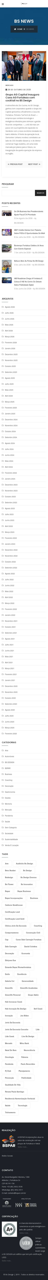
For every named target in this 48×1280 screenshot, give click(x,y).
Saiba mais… (23, 1147)
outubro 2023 (10, 496)
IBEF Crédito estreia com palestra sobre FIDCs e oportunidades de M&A (29, 231)
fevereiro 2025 (11, 407)
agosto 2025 (10, 378)
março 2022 (9, 603)
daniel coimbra (30, 946)
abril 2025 (9, 396)
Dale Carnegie (11, 946)
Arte (6, 750)
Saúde (7, 821)
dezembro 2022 (11, 550)
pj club (8, 1071)
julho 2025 (9, 384)
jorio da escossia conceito (16, 1029)
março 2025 (9, 401)
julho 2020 (9, 715)
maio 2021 (9, 656)
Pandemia (9, 815)
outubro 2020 (10, 698)
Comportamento (12, 932)
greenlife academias (29, 988)
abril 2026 (9, 330)
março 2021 (9, 668)
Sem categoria (11, 827)
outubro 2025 (10, 366)
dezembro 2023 (11, 484)
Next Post (33, 164)
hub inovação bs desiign (15, 1008)
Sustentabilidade (11, 839)
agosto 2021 (10, 638)
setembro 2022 (11, 567)
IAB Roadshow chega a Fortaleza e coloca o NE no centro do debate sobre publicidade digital (28, 281)
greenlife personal (13, 995)
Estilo (7, 974)
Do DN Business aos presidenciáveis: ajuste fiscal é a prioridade (28, 213)
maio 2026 (9, 324)
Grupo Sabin (33, 995)
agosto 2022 (10, 573)
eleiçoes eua (10, 960)
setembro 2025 (11, 372)
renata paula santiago (14, 1091)
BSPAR (7, 768)
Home (19, 29)
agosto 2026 (10, 307)
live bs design (28, 1036)
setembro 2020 (11, 704)
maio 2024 (9, 461)
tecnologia (22, 1105)
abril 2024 (9, 467)
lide (38, 1029)
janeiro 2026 (10, 348)
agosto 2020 (10, 710)
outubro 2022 (10, 561)
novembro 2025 (11, 360)
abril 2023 (9, 526)
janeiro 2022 (10, 615)
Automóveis (9, 756)
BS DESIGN (9, 762)
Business (8, 774)
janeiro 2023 (10, 544)
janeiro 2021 (10, 680)
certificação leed (12, 912)
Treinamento (10, 1112)
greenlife (9, 988)
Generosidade (28, 981)
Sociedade (9, 833)
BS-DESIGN (19, 223)
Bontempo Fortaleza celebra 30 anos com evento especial (29, 247)
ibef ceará (38, 1008)
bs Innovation (27, 884)
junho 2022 (9, 585)
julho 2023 (9, 514)
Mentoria (8, 804)
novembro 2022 (11, 556)
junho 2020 (9, 721)
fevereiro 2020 (11, 733)
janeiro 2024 (10, 478)
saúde (7, 1105)
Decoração (9, 786)
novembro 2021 (11, 621)
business (34, 898)
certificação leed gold (14, 919)
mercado (9, 85)
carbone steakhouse (14, 905)
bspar (7, 891)
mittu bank (24, 1043)
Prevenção (9, 1078)
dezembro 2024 (11, 419)
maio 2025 (9, 390)
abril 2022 (9, 597)
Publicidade (26, 1078)
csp (6, 939)
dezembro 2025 (11, 354)
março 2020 (9, 727)
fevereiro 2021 (11, 674)
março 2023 (9, 532)
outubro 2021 (10, 627)
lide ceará (9, 1036)
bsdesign (9, 877)
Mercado (8, 809)
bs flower (9, 884)
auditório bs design (24, 863)
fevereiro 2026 (11, 342)
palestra (24, 1057)
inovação (9, 1015)
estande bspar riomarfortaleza (18, 967)
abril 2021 (9, 662)
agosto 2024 (10, 443)
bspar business (24, 891)
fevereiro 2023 (11, 538)
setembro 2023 (11, 502)
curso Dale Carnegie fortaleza (28, 939)
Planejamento (24, 1071)
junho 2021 (9, 650)
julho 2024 (9, 449)
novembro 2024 (11, 425)
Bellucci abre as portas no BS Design (29, 261)
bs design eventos (29, 877)
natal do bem (10, 1050)
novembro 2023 (11, 490)
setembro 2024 (11, 437)
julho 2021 (9, 644)
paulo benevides (28, 1064)
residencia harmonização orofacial (20, 1098)
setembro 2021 (11, 633)
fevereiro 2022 (11, 609)
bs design (27, 870)
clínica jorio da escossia (15, 925)
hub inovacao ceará (13, 1002)
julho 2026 (9, 313)
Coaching (8, 780)
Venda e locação (12, 845)
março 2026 (9, 336)
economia (26, 953)
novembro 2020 (11, 692)
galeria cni (9, 981)
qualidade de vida (13, 1084)
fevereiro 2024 (11, 473)
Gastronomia (10, 792)
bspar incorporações (14, 898)
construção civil (33, 932)
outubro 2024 (10, 431)
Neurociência (29, 1050)
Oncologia (9, 1057)
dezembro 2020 (11, 686)
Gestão (8, 798)
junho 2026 (9, 319)
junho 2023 (9, 520)
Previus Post (16, 164)
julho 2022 (9, 579)
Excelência (21, 974)
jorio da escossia (12, 1022)
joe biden (24, 1015)
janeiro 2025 (10, 413)
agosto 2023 (10, 508)
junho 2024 (9, 455)
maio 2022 (9, 591)
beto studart (10, 870)
